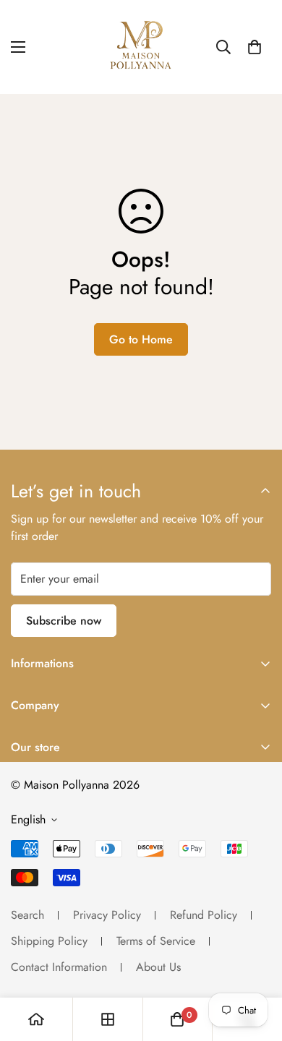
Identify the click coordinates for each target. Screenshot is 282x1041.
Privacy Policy (107, 915)
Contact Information (59, 967)
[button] (254, 47)
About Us (158, 967)
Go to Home (141, 339)
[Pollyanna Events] (141, 47)
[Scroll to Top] (256, 964)
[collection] (108, 1019)
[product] (36, 1019)
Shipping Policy (49, 941)
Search (27, 915)
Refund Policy (203, 915)
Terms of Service (155, 941)
